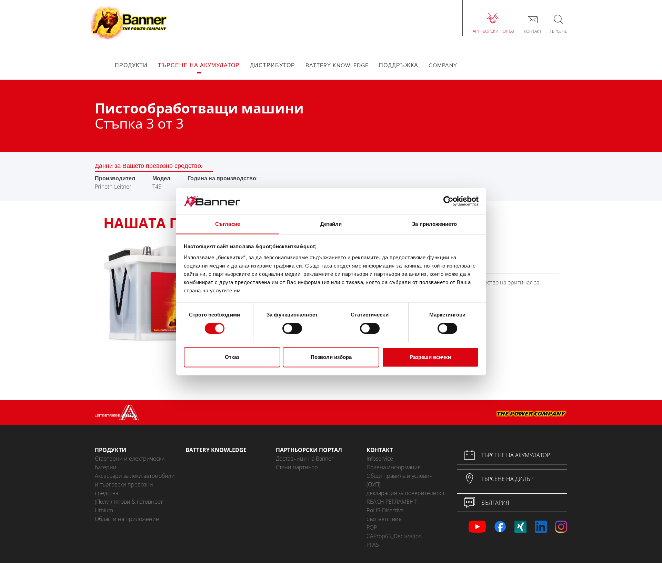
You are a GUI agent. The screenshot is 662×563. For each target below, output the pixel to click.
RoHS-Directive (385, 510)
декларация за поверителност (406, 493)
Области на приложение (127, 519)
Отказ (232, 357)
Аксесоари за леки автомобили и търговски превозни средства (135, 484)
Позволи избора (331, 357)
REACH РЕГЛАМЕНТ (392, 501)
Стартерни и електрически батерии (130, 463)
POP (372, 527)
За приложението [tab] (434, 224)
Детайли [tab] (331, 224)
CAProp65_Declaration (394, 536)
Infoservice (380, 458)
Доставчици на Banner (304, 458)
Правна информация (394, 467)
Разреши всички (430, 357)
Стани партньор (297, 467)
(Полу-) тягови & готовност (129, 501)
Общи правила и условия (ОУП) (399, 480)
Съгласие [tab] (227, 224)
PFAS (373, 545)
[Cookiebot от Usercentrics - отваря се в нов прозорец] (448, 201)
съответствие (384, 519)
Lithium (104, 510)
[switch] (292, 328)
